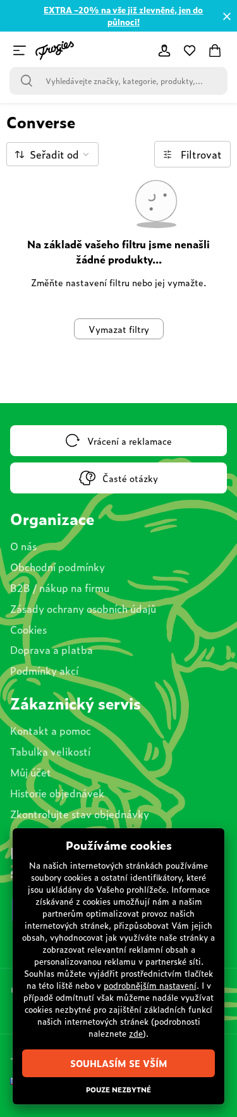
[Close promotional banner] (227, 16)
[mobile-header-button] (164, 50)
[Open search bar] (26, 80)
